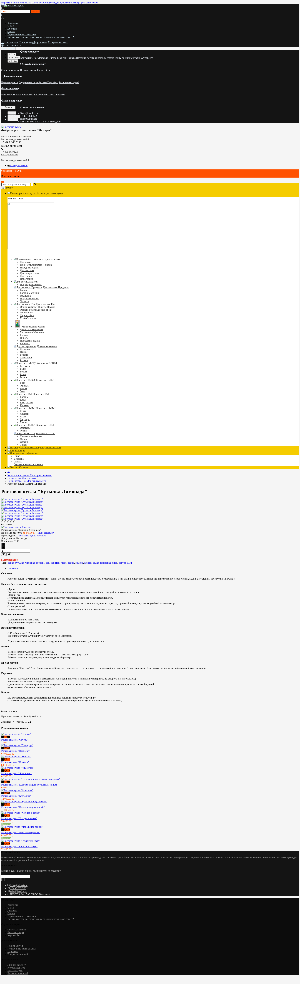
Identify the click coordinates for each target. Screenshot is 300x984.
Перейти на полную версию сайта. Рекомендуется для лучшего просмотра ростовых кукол (49, 2)
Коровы (24, 397)
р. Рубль (13, 61)
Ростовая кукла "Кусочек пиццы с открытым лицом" (29, 784)
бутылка (19, 562)
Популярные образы (31, 284)
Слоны (23, 439)
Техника (24, 301)
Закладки (39, 94)
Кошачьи (24, 405)
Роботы (24, 354)
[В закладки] (3, 554)
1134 (129, 562)
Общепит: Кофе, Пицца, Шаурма (37, 307)
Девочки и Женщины (31, 329)
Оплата (11, 31)
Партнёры (52, 82)
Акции (21, 450)
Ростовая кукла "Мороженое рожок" (20, 832)
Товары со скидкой (69, 82)
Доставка (12, 28)
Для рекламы (27, 270)
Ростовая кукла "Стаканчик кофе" (19, 846)
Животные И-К (41, 394)
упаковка (30, 562)
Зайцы (23, 388)
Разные (24, 360)
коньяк (88, 562)
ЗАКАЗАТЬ (11, 560)
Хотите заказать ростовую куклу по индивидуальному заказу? (41, 37)
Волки (23, 377)
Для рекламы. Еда (45, 304)
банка (11, 562)
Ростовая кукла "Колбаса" (15, 762)
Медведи (25, 419)
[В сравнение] (8, 554)
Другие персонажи (47, 346)
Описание (13, 568)
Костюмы (25, 343)
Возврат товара (28, 70)
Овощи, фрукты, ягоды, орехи (36, 309)
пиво (114, 562)
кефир (71, 562)
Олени (23, 430)
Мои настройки (12, 100)
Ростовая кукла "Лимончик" (16, 773)
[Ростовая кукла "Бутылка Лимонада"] (22, 502)
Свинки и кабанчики (31, 436)
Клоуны (24, 335)
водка (96, 562)
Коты (23, 399)
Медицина (25, 295)
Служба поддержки (34, 64)
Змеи (22, 391)
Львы (23, 416)
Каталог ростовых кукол (49, 193)
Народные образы (29, 267)
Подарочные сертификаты (33, 82)
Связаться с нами (10, 70)
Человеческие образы (33, 326)
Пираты (24, 338)
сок (47, 562)
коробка (40, 562)
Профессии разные (30, 340)
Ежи (22, 383)
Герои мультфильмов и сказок (36, 264)
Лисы (23, 411)
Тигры (23, 444)
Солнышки (26, 357)
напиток (55, 562)
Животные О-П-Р (45, 425)
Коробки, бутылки (30, 293)
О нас (11, 26)
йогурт (122, 562)
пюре (63, 562)
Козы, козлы (26, 402)
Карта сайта (43, 70)
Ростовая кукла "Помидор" (15, 751)
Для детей (25, 262)
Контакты (13, 23)
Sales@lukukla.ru (29, 113)
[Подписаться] (3, 879)
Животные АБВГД (47, 363)
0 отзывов (6, 524)
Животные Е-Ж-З (44, 380)
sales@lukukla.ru (28, 118)
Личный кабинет (17, 965)
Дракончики (26, 349)
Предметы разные (29, 298)
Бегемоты (25, 366)
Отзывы (23, 467)
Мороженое (26, 312)
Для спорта (26, 276)
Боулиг (23, 290)
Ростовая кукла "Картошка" (16, 796)
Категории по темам (49, 259)
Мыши (23, 422)
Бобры (23, 371)
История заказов (24, 94)
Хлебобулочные (28, 318)
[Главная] (9, 472)
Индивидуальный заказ (48, 447)
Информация (29, 51)
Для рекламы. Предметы (56, 287)
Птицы (24, 352)
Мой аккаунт (10, 88)
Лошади (24, 413)
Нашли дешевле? (45, 532)
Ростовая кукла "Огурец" (14, 739)
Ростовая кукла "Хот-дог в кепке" (19, 818)
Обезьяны (25, 427)
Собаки (24, 442)
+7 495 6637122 (28, 116)
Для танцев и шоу (29, 273)
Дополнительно (12, 76)
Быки (23, 374)
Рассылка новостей (54, 94)
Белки (23, 368)
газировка (105, 562)
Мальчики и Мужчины (32, 332)
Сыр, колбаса (27, 315)
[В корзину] (2, 737)
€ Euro (12, 54)
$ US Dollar (14, 58)
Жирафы (24, 385)
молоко (79, 562)
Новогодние (26, 279)
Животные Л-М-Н (46, 408)
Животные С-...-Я (45, 433)
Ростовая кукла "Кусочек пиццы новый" (23, 807)
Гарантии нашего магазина (22, 34)
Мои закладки (15, 970)
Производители (9, 82)
